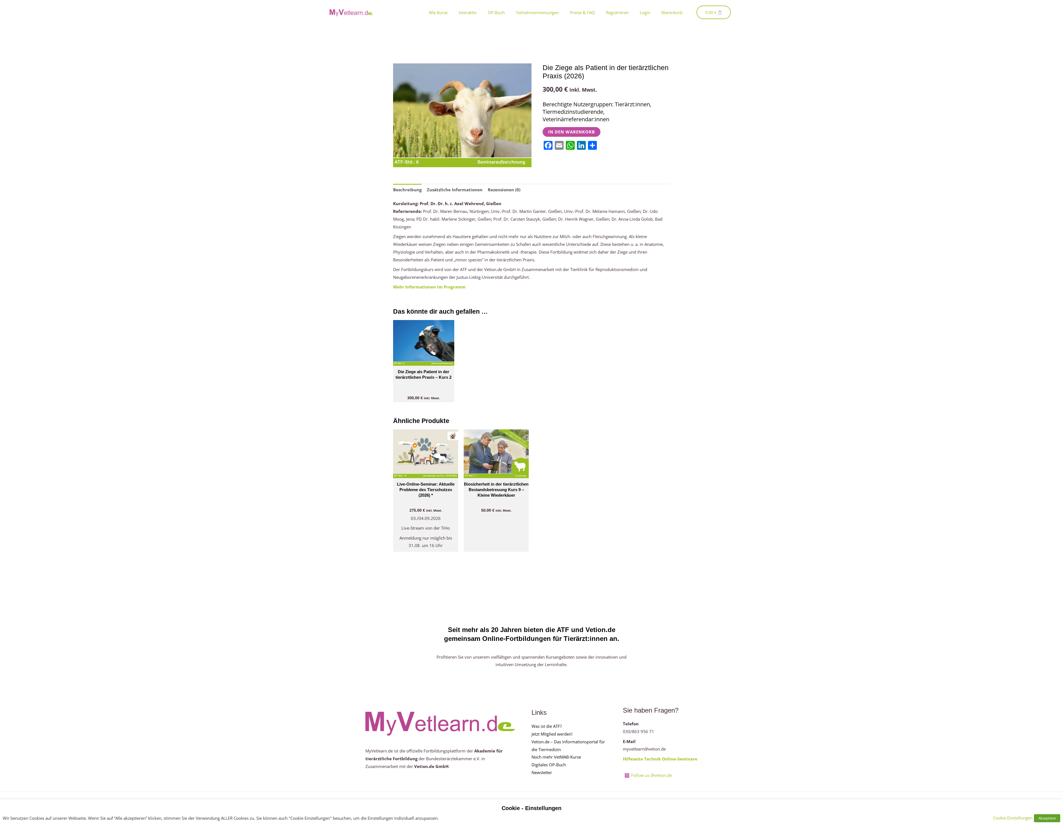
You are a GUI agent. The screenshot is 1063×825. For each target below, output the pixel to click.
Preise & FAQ (582, 12)
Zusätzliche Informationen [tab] (455, 189)
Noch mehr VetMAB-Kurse (556, 757)
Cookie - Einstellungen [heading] (531, 808)
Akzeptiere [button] (1047, 818)
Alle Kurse (438, 12)
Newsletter (542, 772)
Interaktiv (468, 12)
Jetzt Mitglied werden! (552, 734)
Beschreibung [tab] (407, 189)
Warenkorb (672, 12)
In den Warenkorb (571, 132)
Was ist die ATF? (547, 726)
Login (645, 12)
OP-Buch (496, 12)
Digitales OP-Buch (549, 764)
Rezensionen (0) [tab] (504, 189)
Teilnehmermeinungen (537, 12)
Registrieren (617, 12)
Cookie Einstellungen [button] (1013, 818)
